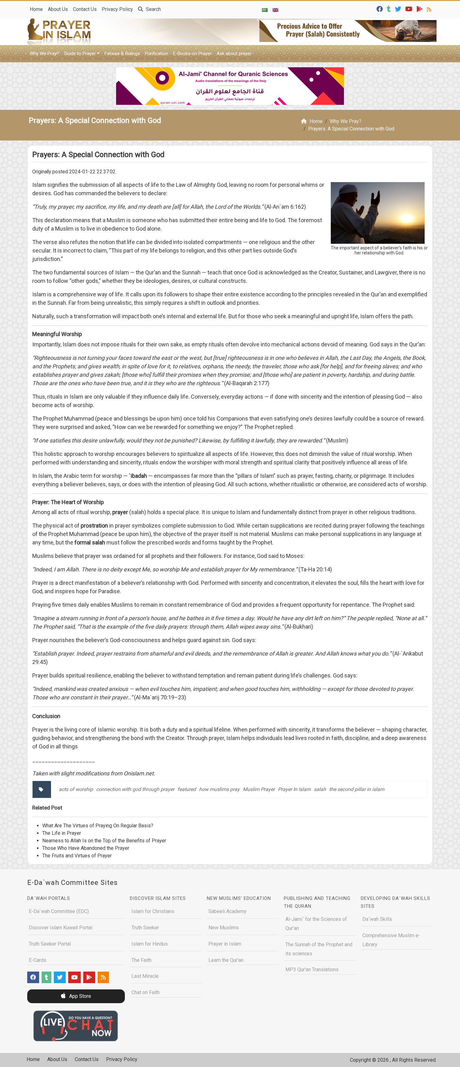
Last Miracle (145, 976)
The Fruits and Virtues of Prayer (77, 856)
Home (36, 9)
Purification (156, 53)
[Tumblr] (389, 9)
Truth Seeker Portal (50, 944)
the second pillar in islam (356, 789)
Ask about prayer (234, 53)
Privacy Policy (117, 9)
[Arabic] (264, 9)
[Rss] (430, 9)
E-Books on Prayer (192, 53)
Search (153, 9)
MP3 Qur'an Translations (312, 970)
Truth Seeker (145, 928)
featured (186, 789)
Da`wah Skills (377, 919)
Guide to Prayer (80, 53)
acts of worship (76, 789)
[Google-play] (420, 9)
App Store (79, 996)
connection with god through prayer (135, 789)
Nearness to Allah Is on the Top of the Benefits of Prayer (104, 841)
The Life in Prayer (61, 833)
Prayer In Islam (294, 789)
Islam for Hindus (149, 944)
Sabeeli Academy (227, 911)
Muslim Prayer (259, 789)
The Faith (141, 960)
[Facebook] (380, 9)
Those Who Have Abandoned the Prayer (85, 848)
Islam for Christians (152, 911)
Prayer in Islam (224, 944)
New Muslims (223, 928)
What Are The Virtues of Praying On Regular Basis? (97, 826)
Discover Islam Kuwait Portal (60, 928)
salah (320, 789)
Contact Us (85, 9)
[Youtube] (409, 9)
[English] (275, 9)
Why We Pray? (44, 53)
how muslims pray (219, 789)
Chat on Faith (145, 992)
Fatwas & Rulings (122, 53)
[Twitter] (399, 9)
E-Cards (37, 960)
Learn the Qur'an (225, 960)
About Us (58, 9)
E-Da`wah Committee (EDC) (59, 911)
